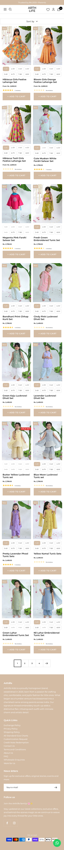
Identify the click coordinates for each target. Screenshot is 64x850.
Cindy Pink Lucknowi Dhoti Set (46, 318)
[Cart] (58, 9)
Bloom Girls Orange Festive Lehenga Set (45, 80)
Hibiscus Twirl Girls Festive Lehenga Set (14, 159)
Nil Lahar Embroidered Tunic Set (46, 634)
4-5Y (27, 69)
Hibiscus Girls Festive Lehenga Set (14, 80)
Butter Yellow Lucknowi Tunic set (16, 476)
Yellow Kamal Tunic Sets (47, 553)
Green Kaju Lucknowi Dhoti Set (15, 397)
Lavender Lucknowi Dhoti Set (45, 397)
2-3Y (13, 69)
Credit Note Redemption (16, 742)
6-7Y (13, 74)
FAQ (6, 756)
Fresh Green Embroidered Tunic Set (47, 239)
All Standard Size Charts (16, 735)
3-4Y (20, 69)
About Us (8, 753)
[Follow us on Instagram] (14, 823)
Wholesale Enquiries (14, 759)
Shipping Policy (12, 732)
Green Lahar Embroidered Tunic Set (16, 634)
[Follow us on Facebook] (7, 823)
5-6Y (6, 74)
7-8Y (20, 74)
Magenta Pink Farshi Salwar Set (14, 239)
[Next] (46, 663)
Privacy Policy (11, 728)
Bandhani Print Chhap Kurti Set (15, 318)
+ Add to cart (16, 96)
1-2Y (5, 69)
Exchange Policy (12, 725)
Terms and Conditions (15, 749)
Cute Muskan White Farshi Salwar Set (45, 159)
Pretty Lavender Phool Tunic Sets (15, 555)
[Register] (56, 787)
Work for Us (9, 763)
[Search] (10, 9)
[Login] (53, 9)
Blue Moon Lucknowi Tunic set (46, 476)
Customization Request (15, 739)
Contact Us (9, 746)
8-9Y (27, 74)
